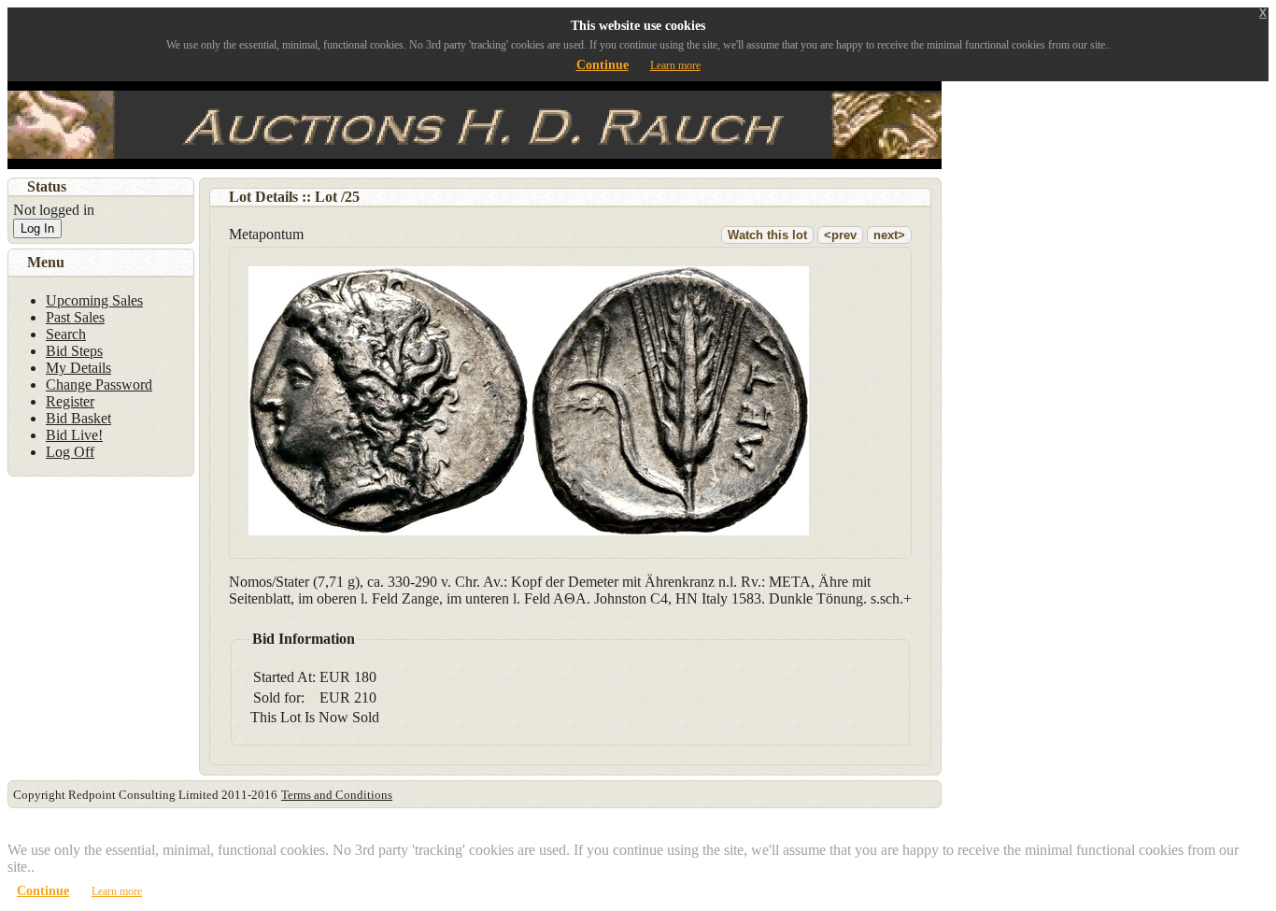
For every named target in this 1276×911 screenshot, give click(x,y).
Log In (37, 228)
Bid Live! (74, 435)
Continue (602, 65)
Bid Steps (74, 351)
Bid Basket (78, 418)
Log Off (70, 452)
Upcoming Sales (94, 300)
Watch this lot (767, 235)
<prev (840, 235)
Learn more (675, 65)
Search (66, 334)
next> (889, 235)
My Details (78, 368)
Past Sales (75, 317)
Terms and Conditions (336, 795)
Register (70, 401)
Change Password (99, 384)
